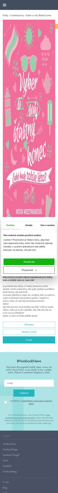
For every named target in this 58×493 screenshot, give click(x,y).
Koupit (29, 340)
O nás (6, 482)
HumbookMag (10, 472)
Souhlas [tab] (10, 225)
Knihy (6, 15)
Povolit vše (29, 262)
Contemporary (17, 15)
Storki (5, 460)
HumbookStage (10, 449)
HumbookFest (9, 444)
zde (49, 423)
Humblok (7, 466)
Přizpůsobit (27, 270)
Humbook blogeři (11, 455)
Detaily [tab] (28, 225)
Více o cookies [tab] (47, 225)
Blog (5, 488)
